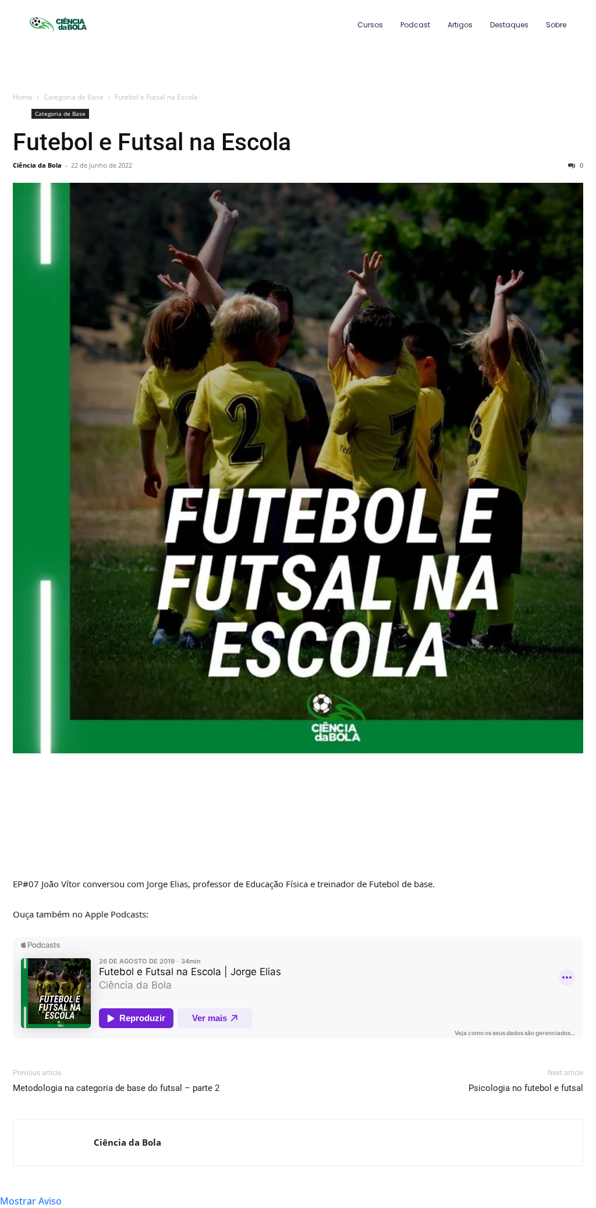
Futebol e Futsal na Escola (152, 142)
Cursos (370, 25)
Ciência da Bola (37, 165)
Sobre (556, 25)
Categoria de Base (74, 97)
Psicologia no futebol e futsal (526, 1088)
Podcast (415, 25)
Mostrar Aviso (31, 1201)
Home (23, 97)
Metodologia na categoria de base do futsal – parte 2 (116, 1088)
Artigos (460, 25)
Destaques (509, 25)
